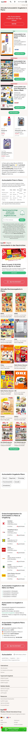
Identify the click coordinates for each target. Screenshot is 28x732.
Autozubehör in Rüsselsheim (10, 593)
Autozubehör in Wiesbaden (10, 591)
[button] (14, 43)
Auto (18, 658)
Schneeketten (6, 485)
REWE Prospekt (4, 682)
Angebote (12, 658)
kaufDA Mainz (5, 658)
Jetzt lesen (14, 272)
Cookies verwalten (18, 724)
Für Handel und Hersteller (7, 670)
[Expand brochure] (7, 44)
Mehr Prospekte (14, 112)
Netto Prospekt (4, 690)
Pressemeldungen (5, 705)
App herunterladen (5, 703)
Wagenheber (12, 478)
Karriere (2, 672)
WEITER (14, 24)
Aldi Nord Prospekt (5, 688)
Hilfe (2, 720)
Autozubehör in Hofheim (10, 596)
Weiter (22, 220)
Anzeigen (24, 5)
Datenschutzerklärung (18, 233)
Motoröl (5, 478)
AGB (2, 724)
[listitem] (7, 126)
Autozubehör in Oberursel (10, 594)
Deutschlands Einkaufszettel (7, 699)
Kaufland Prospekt (5, 680)
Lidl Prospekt (4, 693)
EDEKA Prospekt (4, 678)
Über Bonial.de (4, 668)
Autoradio (17, 482)
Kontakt (16, 722)
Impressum (16, 720)
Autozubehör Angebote (8, 613)
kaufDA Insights (4, 701)
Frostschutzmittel (7, 482)
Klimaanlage (21, 478)
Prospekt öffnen (20, 53)
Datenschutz (4, 722)
